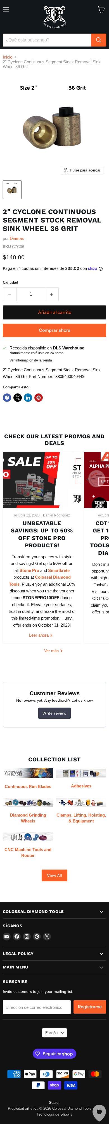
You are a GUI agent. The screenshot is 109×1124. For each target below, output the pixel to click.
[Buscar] (98, 40)
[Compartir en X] (17, 397)
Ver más (52, 650)
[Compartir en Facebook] (7, 397)
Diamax (17, 238)
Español (51, 1033)
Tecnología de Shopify (55, 1114)
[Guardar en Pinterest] (38, 397)
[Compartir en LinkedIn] (28, 397)
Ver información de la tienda (31, 360)
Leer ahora (39, 635)
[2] (12, 190)
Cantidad (10, 282)
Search (54, 1102)
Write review (54, 713)
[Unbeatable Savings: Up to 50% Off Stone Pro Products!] (42, 480)
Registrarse (90, 1006)
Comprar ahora (54, 330)
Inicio (7, 57)
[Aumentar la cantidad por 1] (52, 294)
